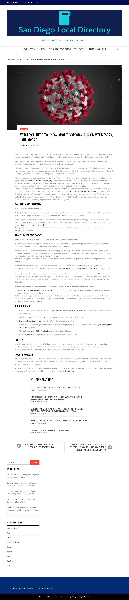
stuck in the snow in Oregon (42, 317)
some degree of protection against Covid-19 (78, 268)
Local (9, 538)
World (32, 49)
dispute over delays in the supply (40, 180)
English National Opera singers (30, 321)
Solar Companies (80, 49)
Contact (37, 2)
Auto (9, 533)
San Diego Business (14, 542)
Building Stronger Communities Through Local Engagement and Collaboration (22, 484)
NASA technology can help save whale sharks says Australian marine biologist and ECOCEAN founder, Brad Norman (56, 398)
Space (9, 547)
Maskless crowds (25, 335)
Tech (9, 556)
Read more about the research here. (34, 225)
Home (24, 2)
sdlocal (24, 145)
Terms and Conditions (45, 588)
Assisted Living (12, 528)
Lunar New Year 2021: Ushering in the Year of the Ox (49, 430)
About (30, 2)
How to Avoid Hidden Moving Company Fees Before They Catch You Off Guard (23, 476)
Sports (9, 552)
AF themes (86, 597)
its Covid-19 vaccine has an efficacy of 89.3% (82, 191)
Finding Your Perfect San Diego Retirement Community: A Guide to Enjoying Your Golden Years (23, 510)
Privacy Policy (31, 588)
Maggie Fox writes (51, 256)
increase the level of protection (42, 347)
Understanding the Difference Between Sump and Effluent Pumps (21, 500)
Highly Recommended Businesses (59, 49)
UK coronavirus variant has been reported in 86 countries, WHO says (56, 387)
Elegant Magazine (74, 597)
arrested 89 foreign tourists (39, 331)
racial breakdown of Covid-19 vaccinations (71, 311)
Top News (41, 49)
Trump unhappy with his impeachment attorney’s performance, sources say (58, 420)
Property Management (97, 49)
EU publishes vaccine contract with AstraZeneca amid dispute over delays (38, 445)
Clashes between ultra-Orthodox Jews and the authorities (37, 290)
